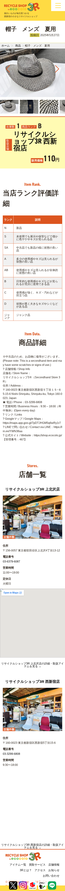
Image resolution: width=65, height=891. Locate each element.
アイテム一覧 (18, 864)
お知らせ (53, 870)
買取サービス (37, 864)
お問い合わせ (51, 875)
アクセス (40, 870)
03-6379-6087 (11, 561)
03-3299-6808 (11, 753)
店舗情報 (53, 864)
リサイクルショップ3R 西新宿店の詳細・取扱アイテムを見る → (32, 846)
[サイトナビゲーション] (58, 5)
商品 (18, 45)
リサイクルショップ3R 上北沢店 (32, 489)
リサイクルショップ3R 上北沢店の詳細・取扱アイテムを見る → (32, 665)
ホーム (5, 45)
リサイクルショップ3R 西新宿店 (35, 141)
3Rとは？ (26, 870)
